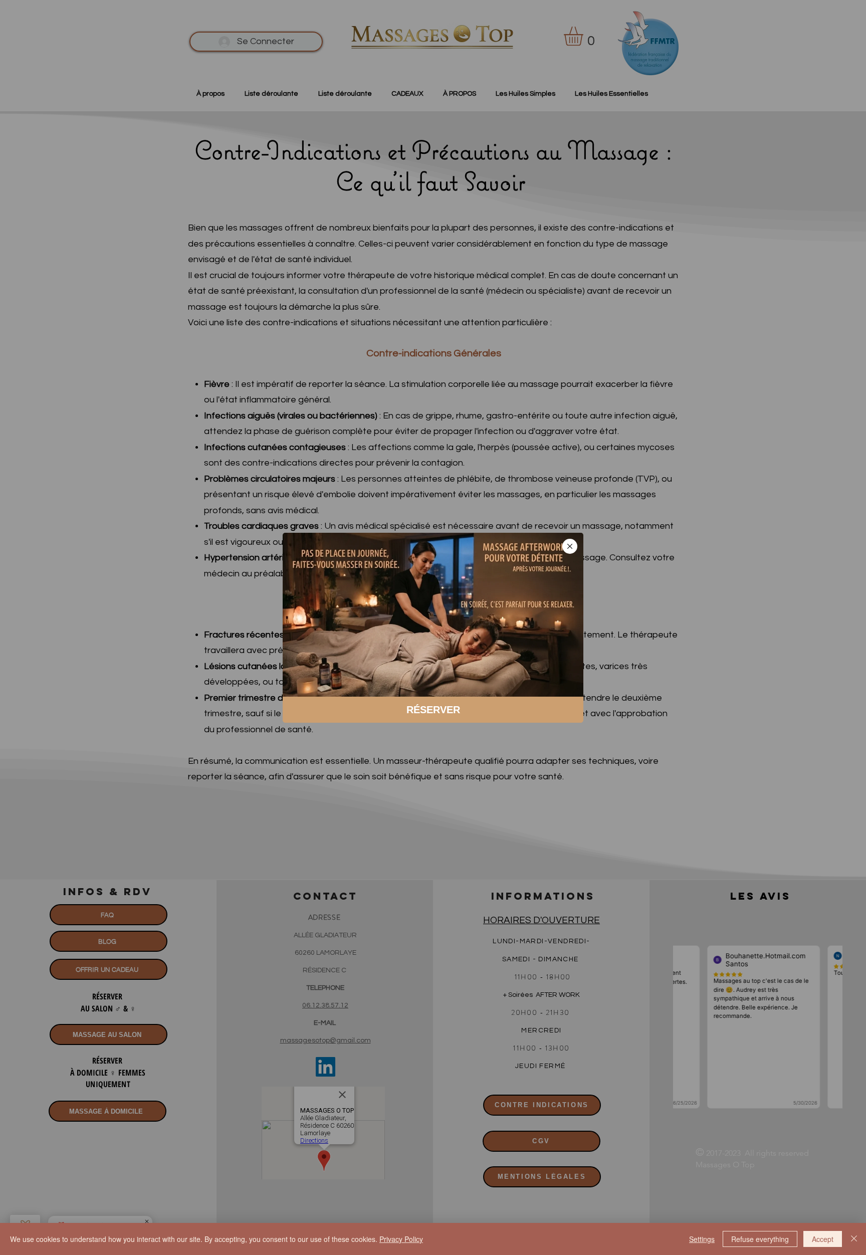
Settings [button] (702, 1239)
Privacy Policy (401, 1239)
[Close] (854, 1239)
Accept (822, 1239)
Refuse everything (760, 1239)
